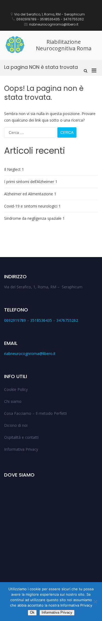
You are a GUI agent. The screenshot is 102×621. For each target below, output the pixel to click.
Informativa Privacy (21, 449)
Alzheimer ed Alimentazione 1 (30, 193)
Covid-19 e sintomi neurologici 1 (32, 206)
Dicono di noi (15, 425)
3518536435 (41, 320)
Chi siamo (12, 401)
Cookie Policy (16, 389)
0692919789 (15, 320)
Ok (32, 612)
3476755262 (67, 320)
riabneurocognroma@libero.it (29, 353)
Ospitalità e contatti (21, 437)
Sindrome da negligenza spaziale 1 (34, 218)
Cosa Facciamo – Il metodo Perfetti (35, 413)
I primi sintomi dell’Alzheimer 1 (30, 181)
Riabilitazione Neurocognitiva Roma (63, 45)
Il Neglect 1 (14, 169)
